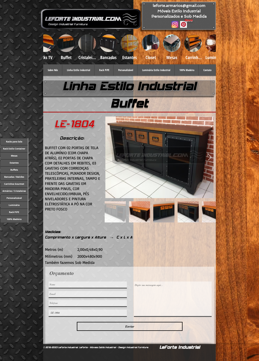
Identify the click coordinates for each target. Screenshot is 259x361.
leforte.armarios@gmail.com (179, 5)
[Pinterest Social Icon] (183, 24)
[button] (78, 70)
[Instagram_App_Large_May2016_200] (174, 24)
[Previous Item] (49, 49)
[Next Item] (210, 49)
